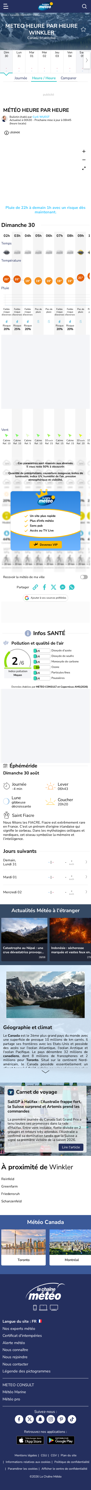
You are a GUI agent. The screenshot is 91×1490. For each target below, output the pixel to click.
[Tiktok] (72, 1419)
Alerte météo (14, 1342)
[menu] (6, 6)
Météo (4, 15)
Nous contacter (15, 1364)
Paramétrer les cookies (23, 1469)
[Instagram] (51, 1419)
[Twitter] (29, 1419)
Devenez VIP (49, 545)
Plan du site (68, 1455)
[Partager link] (35, 587)
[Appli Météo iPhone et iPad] (30, 1440)
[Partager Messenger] (62, 587)
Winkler (36, 15)
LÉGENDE (15, 132)
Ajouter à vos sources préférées (48, 597)
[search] (84, 6)
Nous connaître (15, 1349)
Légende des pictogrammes (27, 1371)
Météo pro (11, 1399)
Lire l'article (71, 1147)
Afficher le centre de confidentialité (64, 1469)
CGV (54, 1455)
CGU (44, 1455)
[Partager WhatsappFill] (71, 587)
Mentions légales (26, 1455)
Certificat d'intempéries (22, 1335)
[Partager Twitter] (53, 587)
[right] (86, 60)
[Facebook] (19, 1419)
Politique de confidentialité (71, 1462)
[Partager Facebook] (44, 587)
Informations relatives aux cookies (28, 1462)
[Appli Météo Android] (60, 1440)
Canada (14, 15)
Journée (21, 78)
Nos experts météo (19, 1328)
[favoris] (83, 29)
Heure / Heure (44, 78)
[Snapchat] (40, 1419)
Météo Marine (14, 1391)
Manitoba (25, 15)
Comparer (68, 78)
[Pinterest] (61, 1419)
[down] (45, 1072)
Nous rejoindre (15, 1357)
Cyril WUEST (41, 117)
